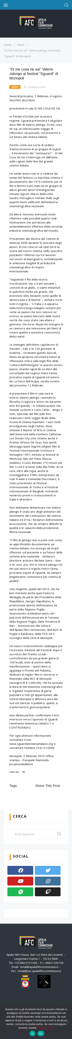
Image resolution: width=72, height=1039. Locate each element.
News (20, 44)
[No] (67, 1022)
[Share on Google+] (48, 794)
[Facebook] (20, 870)
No (41, 1033)
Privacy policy (46, 1027)
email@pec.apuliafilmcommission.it (39, 971)
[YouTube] (20, 881)
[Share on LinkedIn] (53, 794)
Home (8, 44)
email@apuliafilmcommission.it (39, 967)
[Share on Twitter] (43, 794)
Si (32, 1033)
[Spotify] (20, 891)
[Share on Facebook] (38, 794)
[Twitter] (48, 870)
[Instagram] (48, 881)
